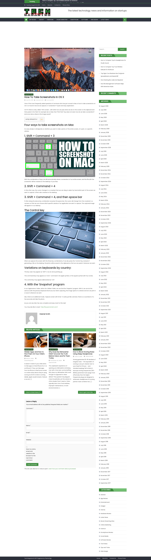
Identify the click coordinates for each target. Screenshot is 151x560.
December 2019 (105, 381)
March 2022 (104, 291)
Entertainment (105, 502)
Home (43, 5)
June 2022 (104, 279)
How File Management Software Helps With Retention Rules (112, 85)
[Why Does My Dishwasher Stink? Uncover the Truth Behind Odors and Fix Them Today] (60, 340)
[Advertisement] (75, 34)
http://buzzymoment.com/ (49, 307)
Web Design (94, 20)
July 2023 (103, 230)
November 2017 (105, 475)
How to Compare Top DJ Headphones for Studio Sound (113, 61)
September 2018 (106, 438)
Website (28, 440)
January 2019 (105, 423)
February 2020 (105, 374)
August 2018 (104, 441)
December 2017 (105, 472)
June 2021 (104, 321)
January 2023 (105, 253)
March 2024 (104, 200)
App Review (32, 20)
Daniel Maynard (28, 360)
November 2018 (105, 430)
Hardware (50, 20)
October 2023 (105, 219)
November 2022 (105, 261)
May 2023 (104, 238)
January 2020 (105, 377)
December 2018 (105, 426)
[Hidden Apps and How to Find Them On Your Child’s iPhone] (35, 340)
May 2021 (103, 325)
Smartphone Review (107, 532)
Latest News (105, 20)
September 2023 (106, 223)
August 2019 (104, 396)
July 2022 (103, 276)
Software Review (106, 540)
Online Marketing (61, 20)
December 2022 (106, 257)
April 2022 (104, 287)
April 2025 (104, 159)
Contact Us (57, 5)
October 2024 (105, 178)
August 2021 (104, 313)
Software (84, 20)
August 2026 (104, 106)
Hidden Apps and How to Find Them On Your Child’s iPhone (34, 354)
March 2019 (104, 415)
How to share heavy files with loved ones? (34, 392)
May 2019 (103, 408)
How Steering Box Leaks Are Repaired (112, 80)
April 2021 (103, 328)
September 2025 (106, 147)
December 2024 (106, 170)
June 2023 (104, 234)
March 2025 (104, 162)
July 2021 (103, 317)
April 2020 (104, 366)
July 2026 (103, 110)
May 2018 (103, 453)
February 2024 (105, 204)
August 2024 (104, 185)
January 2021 (105, 340)
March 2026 (104, 125)
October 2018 (105, 434)
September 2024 (106, 181)
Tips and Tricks (29, 94)
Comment (30, 408)
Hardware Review (106, 513)
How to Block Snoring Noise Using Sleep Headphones (83, 353)
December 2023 (106, 211)
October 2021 (105, 306)
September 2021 (106, 310)
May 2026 (104, 117)
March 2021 (104, 332)
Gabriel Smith (40, 100)
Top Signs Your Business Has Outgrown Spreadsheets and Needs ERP (63, 1)
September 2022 (106, 268)
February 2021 (105, 336)
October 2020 (105, 351)
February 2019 (105, 419)
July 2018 (103, 445)
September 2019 (106, 392)
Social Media (104, 536)
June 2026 (104, 113)
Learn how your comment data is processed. (62, 469)
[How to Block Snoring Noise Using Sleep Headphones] (84, 340)
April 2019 (103, 411)
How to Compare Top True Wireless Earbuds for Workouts (111, 68)
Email (28, 433)
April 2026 (104, 121)
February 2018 (105, 464)
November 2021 (105, 302)
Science (103, 528)
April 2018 (103, 457)
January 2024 (105, 208)
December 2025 (106, 136)
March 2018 (104, 460)
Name (28, 425)
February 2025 (105, 166)
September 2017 (106, 483)
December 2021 (105, 298)
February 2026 (105, 129)
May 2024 (104, 196)
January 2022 (105, 294)
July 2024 (104, 189)
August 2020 (104, 355)
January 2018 (105, 468)
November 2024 (106, 174)
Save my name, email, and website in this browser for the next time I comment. (31, 454)
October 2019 (105, 389)
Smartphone (74, 20)
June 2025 (104, 155)
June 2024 (104, 193)
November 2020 (105, 347)
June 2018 (104, 449)
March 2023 (104, 245)
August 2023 (104, 227)
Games (103, 510)
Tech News (104, 544)
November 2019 (105, 385)
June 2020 (104, 359)
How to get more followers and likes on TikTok (87, 392)
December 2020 (106, 343)
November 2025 (105, 140)
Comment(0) (50, 100)
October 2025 (105, 144)
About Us (50, 5)
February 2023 (105, 249)
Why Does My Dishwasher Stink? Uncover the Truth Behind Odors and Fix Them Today (59, 355)
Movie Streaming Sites (107, 521)
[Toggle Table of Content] (41, 119)
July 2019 (103, 400)
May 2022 (104, 283)
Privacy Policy (66, 5)
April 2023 (104, 242)
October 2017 (105, 479)
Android (103, 495)
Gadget (41, 20)
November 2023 (105, 215)
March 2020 (104, 370)
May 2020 (104, 362)
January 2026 (105, 132)
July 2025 (103, 151)
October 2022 (105, 264)
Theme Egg (48, 558)
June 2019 (104, 404)
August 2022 (104, 272)
